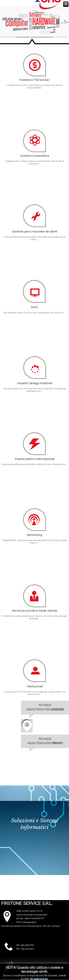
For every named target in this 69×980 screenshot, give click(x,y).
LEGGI (9, 61)
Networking (34, 534)
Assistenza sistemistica (34, 155)
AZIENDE (57, 709)
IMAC (34, 307)
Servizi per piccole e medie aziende (34, 610)
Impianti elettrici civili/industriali (34, 459)
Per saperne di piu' (39, 978)
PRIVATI (57, 743)
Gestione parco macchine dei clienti (34, 231)
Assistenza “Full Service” (34, 79)
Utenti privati (34, 686)
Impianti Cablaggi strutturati (34, 383)
